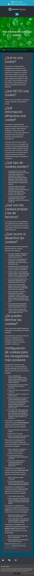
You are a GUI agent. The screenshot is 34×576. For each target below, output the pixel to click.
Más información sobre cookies (27, 573)
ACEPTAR (17, 573)
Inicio (3, 50)
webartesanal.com (10, 548)
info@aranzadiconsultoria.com (18, 4)
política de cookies (5, 571)
